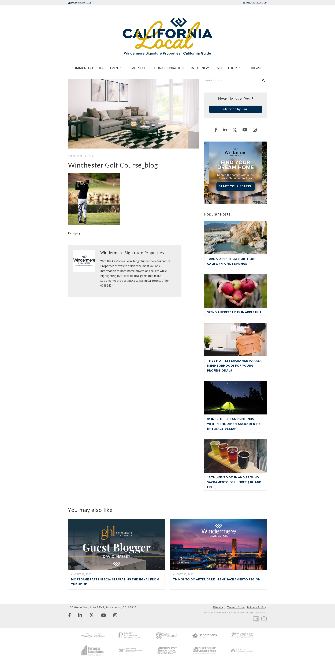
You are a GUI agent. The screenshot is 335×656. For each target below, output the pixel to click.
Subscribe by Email (236, 109)
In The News (200, 67)
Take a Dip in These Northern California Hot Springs (231, 261)
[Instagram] (255, 130)
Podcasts (255, 67)
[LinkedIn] (225, 130)
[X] (234, 130)
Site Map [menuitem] (219, 607)
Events (116, 67)
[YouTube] (244, 130)
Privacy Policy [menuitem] (256, 607)
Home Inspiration (169, 67)
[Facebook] (216, 130)
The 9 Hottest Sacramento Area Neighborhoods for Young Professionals (234, 365)
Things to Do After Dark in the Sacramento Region (216, 579)
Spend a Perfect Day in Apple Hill (234, 312)
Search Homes (229, 67)
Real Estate (138, 67)
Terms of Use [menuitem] (236, 607)
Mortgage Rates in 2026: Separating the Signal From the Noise (115, 582)
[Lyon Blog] (167, 36)
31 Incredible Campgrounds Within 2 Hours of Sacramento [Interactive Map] (233, 423)
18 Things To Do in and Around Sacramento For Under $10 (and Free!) (234, 482)
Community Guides (87, 67)
